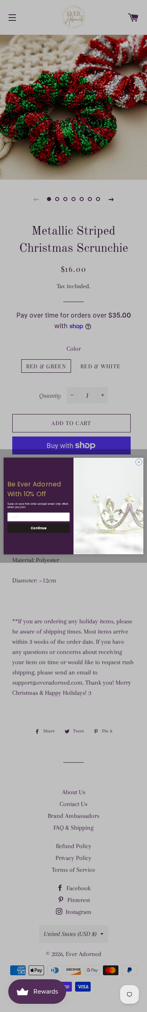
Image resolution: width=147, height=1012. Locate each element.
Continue (38, 528)
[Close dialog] (139, 462)
